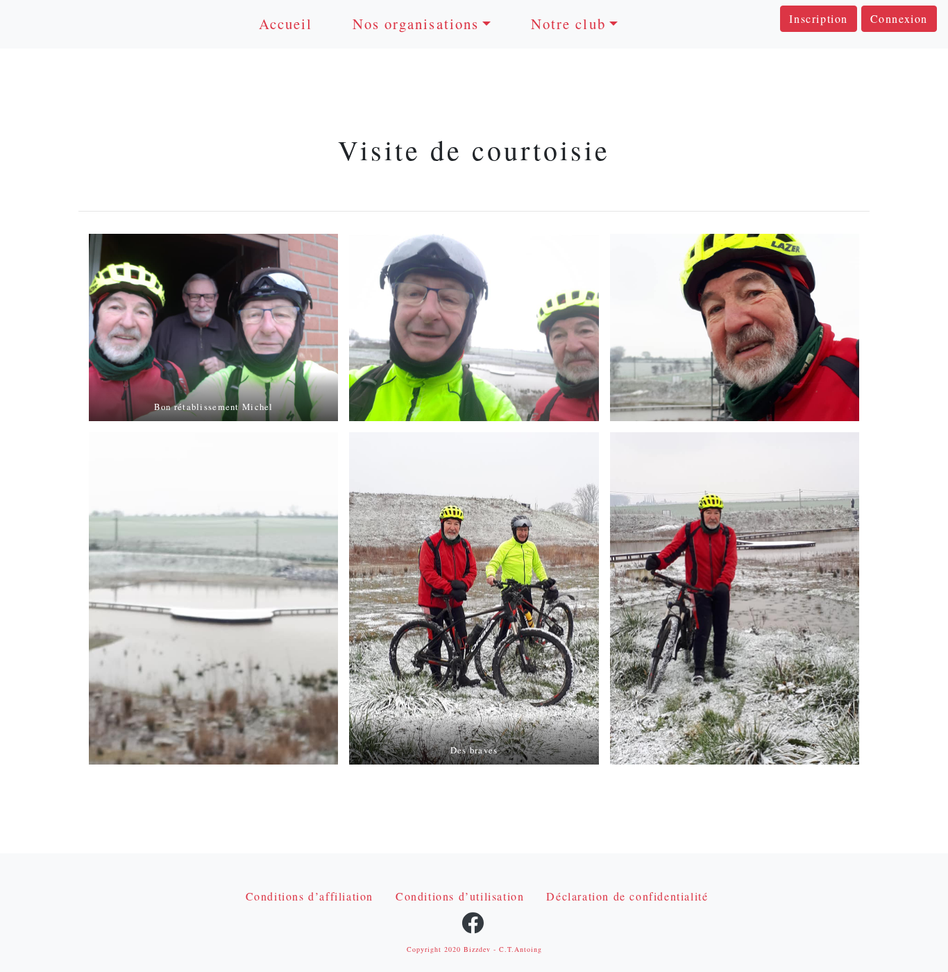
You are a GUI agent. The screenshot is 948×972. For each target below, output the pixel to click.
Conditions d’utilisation (460, 896)
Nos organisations (416, 23)
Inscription (818, 18)
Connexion (899, 18)
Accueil (286, 23)
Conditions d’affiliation (309, 896)
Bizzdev (477, 949)
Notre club (568, 23)
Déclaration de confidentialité (627, 896)
